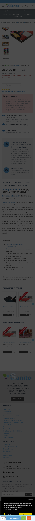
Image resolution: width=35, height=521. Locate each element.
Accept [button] (25, 515)
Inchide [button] (30, 499)
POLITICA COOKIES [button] (11, 509)
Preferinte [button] (11, 515)
